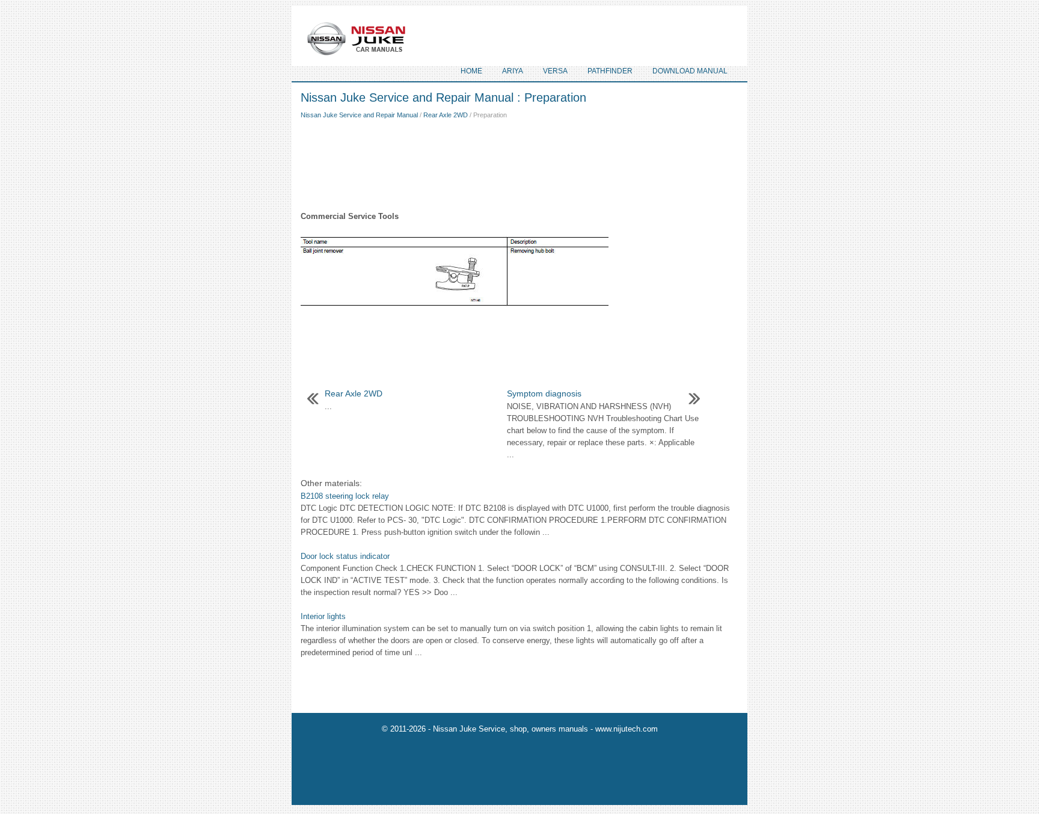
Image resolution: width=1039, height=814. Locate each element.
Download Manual (690, 71)
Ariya (512, 71)
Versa (555, 71)
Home (471, 71)
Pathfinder (610, 71)
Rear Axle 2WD (445, 115)
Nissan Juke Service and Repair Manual (359, 115)
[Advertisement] (519, 162)
